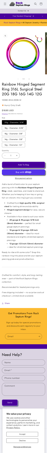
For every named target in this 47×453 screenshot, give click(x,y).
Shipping (5, 114)
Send (9, 402)
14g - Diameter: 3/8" (14, 139)
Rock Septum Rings (12, 23)
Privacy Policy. (13, 427)
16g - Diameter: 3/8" (14, 134)
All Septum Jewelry (31, 23)
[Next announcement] (42, 16)
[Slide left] (18, 79)
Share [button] (7, 303)
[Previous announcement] (4, 16)
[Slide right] (29, 79)
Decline (22, 440)
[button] (5, 4)
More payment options (23, 178)
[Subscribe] (39, 336)
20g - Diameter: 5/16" (14, 122)
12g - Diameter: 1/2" (13, 145)
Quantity (5, 150)
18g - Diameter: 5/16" (14, 128)
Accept (22, 434)
